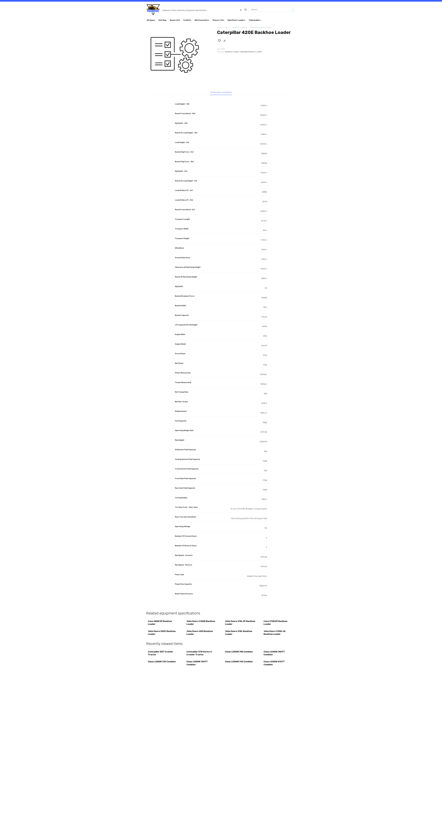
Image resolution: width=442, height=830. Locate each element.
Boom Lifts (175, 60)
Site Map (162, 60)
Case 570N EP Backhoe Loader (275, 662)
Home (219, 67)
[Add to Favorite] (219, 80)
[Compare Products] (240, 10)
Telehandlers (255, 60)
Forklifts (187, 60)
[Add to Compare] (224, 80)
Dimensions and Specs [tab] (221, 132)
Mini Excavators (202, 60)
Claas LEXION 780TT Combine (274, 693)
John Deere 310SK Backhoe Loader (200, 662)
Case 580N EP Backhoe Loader (160, 662)
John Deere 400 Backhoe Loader (199, 672)
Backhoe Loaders (240, 67)
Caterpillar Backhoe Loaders (261, 67)
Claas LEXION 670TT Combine (274, 703)
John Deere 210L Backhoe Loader (238, 672)
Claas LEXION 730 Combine (162, 701)
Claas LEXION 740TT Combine (197, 703)
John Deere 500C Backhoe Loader (162, 672)
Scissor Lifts (218, 60)
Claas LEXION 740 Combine (239, 701)
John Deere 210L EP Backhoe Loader (240, 662)
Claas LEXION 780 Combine (239, 691)
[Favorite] (245, 10)
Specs (227, 67)
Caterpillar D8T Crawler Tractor (160, 693)
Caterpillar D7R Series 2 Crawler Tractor (199, 693)
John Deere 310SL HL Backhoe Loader (275, 672)
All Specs (151, 60)
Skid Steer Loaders (236, 60)
